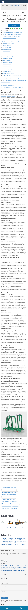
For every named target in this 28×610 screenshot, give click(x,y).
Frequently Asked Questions (8, 73)
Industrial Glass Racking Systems (9, 494)
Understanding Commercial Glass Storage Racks (12, 32)
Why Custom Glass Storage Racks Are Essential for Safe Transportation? (7, 542)
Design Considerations (6, 49)
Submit (4, 597)
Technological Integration (8, 69)
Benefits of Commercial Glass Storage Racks (11, 41)
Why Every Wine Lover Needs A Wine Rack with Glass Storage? (20, 542)
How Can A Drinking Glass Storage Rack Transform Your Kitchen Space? (7, 538)
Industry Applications (6, 60)
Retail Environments (7, 66)
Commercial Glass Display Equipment (10, 506)
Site (16, 22)
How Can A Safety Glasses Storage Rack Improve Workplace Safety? (20, 539)
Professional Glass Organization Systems (10, 503)
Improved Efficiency (7, 45)
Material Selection (6, 51)
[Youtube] (6, 561)
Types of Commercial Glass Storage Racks (11, 36)
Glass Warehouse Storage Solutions (9, 501)
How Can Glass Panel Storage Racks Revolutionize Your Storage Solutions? (7, 539)
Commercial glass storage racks (8, 96)
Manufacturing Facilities (7, 62)
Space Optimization (7, 47)
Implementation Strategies (7, 54)
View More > (3, 556)
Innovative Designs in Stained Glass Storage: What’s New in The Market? (7, 544)
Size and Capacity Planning (8, 52)
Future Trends (5, 67)
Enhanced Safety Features (8, 43)
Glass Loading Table (19, 527)
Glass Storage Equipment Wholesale (9, 496)
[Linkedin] (4, 561)
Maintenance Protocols (7, 58)
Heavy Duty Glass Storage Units (8, 499)
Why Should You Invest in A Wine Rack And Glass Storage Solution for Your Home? (20, 544)
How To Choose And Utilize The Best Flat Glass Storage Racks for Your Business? (7, 541)
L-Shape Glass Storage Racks (9, 39)
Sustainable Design (7, 71)
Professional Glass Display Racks (9, 489)
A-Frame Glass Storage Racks (9, 38)
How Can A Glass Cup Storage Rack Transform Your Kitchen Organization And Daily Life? (20, 538)
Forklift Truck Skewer (8, 527)
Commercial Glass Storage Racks (9, 487)
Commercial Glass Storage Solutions (9, 492)
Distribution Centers (7, 64)
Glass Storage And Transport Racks (9, 508)
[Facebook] (2, 561)
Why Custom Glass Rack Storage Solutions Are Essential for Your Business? (20, 541)
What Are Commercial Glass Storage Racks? (12, 34)
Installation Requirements (8, 56)
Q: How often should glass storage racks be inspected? (14, 78)
